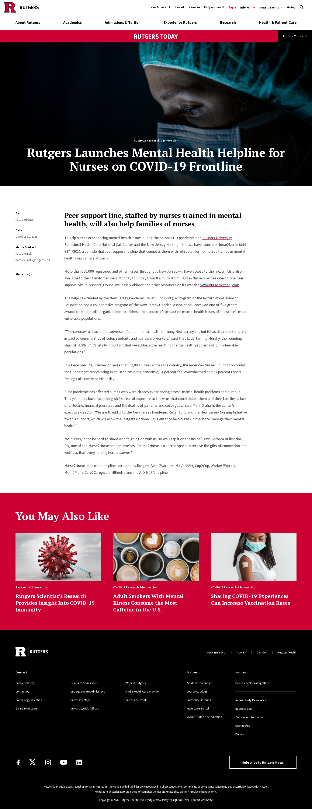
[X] (32, 762)
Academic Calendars (199, 683)
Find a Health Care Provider (142, 691)
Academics (72, 22)
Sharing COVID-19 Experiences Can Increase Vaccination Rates (250, 599)
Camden (194, 7)
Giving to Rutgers (26, 708)
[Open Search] (302, 7)
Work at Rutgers (135, 683)
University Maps (80, 700)
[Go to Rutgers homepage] (21, 7)
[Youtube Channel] (63, 762)
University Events (136, 700)
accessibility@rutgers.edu (123, 792)
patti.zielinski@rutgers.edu (32, 260)
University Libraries (199, 700)
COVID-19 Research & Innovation (156, 140)
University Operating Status (253, 683)
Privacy (240, 734)
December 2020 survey (89, 365)
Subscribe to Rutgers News (263, 762)
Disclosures (242, 726)
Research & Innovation (31, 587)
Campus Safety (25, 683)
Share (19, 274)
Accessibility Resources (250, 700)
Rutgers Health (214, 7)
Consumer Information (249, 717)
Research (228, 22)
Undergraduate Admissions (87, 691)
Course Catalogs (197, 691)
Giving (291, 7)
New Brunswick (160, 7)
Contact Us (22, 691)
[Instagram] (48, 762)
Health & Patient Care (278, 22)
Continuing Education (28, 700)
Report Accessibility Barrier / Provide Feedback (183, 792)
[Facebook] (18, 762)
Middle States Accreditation (204, 717)
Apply (232, 7)
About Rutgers (27, 22)
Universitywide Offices (84, 708)
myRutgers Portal (198, 708)
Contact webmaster (202, 800)
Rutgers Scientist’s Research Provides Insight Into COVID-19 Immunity (55, 603)
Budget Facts (243, 709)
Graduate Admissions (84, 683)
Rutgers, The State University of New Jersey (144, 800)
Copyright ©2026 (108, 800)
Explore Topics (293, 36)
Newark (180, 7)
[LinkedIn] (79, 762)
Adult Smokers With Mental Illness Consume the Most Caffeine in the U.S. (148, 603)
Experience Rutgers (180, 22)
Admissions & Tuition (123, 22)
